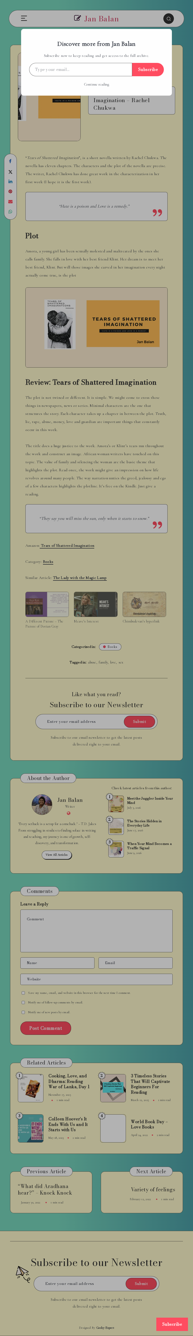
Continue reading (96, 84)
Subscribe (148, 69)
